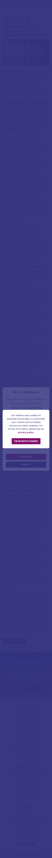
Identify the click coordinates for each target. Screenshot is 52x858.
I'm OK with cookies (26, 441)
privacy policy (26, 432)
